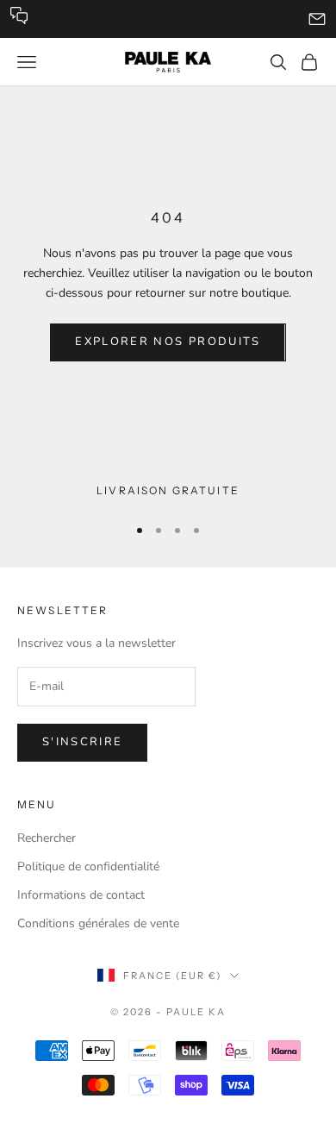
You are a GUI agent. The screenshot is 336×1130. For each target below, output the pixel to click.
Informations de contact (81, 895)
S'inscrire (82, 742)
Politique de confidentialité (88, 866)
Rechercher (46, 838)
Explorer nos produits (167, 341)
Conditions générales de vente (98, 923)
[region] (168, 490)
